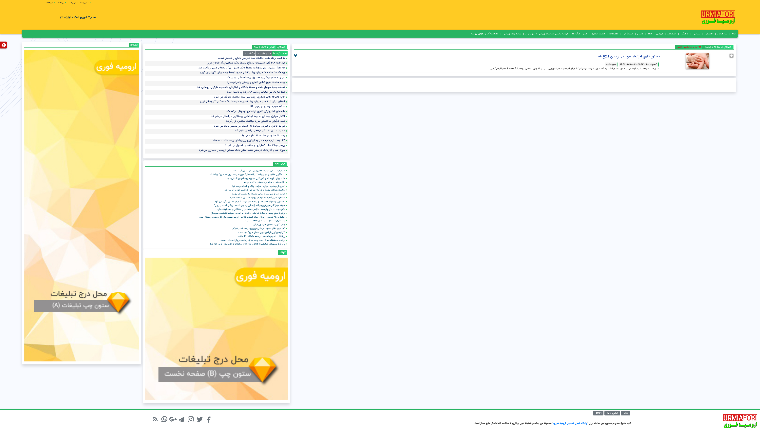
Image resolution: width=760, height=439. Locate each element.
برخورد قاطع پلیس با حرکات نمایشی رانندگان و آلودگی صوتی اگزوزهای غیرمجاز (248, 213)
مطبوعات (613, 34)
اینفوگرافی (628, 34)
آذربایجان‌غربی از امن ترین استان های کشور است (261, 232)
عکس (640, 34)
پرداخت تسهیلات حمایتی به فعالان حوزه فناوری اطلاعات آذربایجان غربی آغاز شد (247, 244)
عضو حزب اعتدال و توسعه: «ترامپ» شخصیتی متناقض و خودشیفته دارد (251, 209)
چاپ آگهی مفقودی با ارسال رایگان (269, 225)
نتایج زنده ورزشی (512, 34)
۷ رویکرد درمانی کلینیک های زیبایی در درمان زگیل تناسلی (258, 171)
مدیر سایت (611, 64)
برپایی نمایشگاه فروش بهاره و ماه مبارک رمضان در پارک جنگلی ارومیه (252, 240)
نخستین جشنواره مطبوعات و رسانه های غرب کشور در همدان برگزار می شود (250, 202)
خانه (734, 34)
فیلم (650, 34)
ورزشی (659, 34)
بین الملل (722, 34)
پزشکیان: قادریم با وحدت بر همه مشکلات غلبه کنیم (261, 236)
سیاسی (696, 34)
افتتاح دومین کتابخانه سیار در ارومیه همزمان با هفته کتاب (257, 198)
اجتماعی (709, 34)
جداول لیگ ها (579, 34)
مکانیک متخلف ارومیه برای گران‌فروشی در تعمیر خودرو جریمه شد (254, 190)
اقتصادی (672, 34)
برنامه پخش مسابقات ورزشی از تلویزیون (546, 34)
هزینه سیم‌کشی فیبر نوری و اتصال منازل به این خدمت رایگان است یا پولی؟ (249, 205)
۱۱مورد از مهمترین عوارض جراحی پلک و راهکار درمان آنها (258, 186)
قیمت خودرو (598, 34)
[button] (296, 54)
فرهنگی (684, 34)
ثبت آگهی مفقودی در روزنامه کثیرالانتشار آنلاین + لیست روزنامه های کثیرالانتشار (247, 174)
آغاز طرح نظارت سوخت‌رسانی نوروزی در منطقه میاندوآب (258, 228)
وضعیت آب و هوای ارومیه (484, 34)
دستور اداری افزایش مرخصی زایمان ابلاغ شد (628, 57)
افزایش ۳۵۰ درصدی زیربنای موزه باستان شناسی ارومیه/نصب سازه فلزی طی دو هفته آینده (242, 217)
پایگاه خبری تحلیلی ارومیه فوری (570, 423)
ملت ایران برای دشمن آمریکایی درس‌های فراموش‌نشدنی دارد (256, 178)
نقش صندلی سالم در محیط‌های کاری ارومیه (264, 182)
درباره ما (72, 3)
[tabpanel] (216, 106)
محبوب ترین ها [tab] (264, 53)
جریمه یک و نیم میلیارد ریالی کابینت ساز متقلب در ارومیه (258, 194)
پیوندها (61, 3)
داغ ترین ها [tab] (249, 53)
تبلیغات (50, 3)
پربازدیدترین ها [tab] (280, 53)
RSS (598, 413)
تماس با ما (84, 3)
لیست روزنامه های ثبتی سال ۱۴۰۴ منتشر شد (264, 221)
